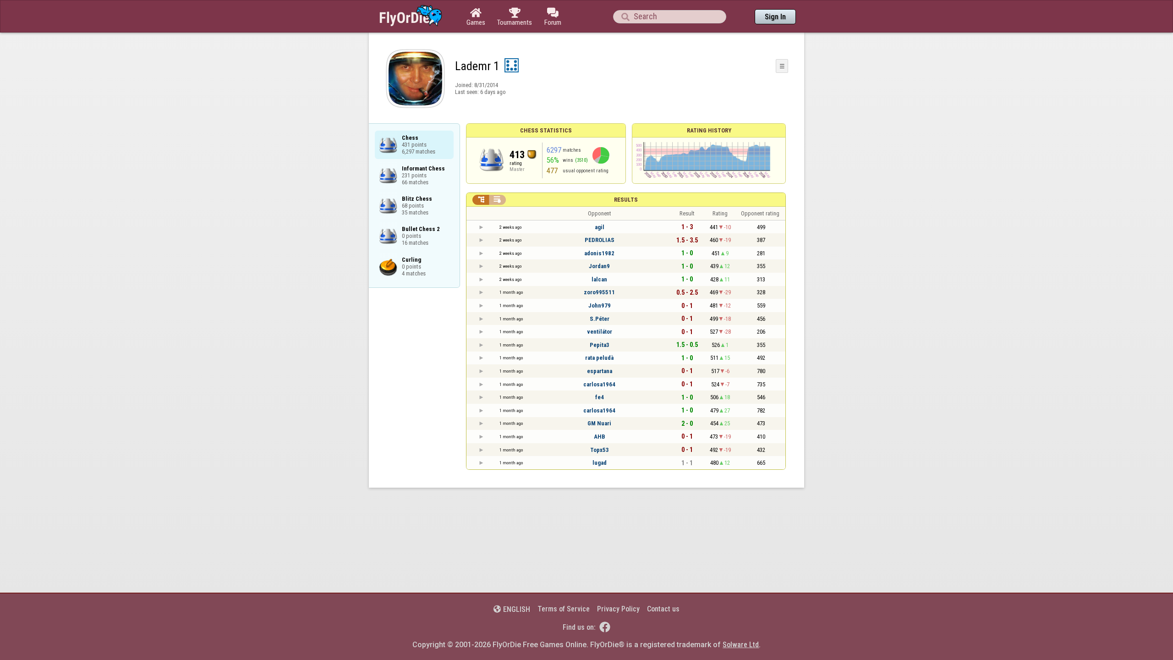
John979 (599, 305)
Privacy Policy (618, 609)
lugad (599, 462)
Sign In (775, 16)
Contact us (663, 609)
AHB (599, 436)
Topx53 (599, 449)
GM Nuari (599, 423)
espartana (599, 371)
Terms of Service (563, 609)
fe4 (599, 397)
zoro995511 (599, 292)
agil (599, 227)
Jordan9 (599, 266)
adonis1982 (599, 253)
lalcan (599, 279)
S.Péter (599, 318)
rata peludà (599, 357)
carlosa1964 (599, 384)
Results (626, 199)
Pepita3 (599, 344)
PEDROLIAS (599, 239)
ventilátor (599, 331)
